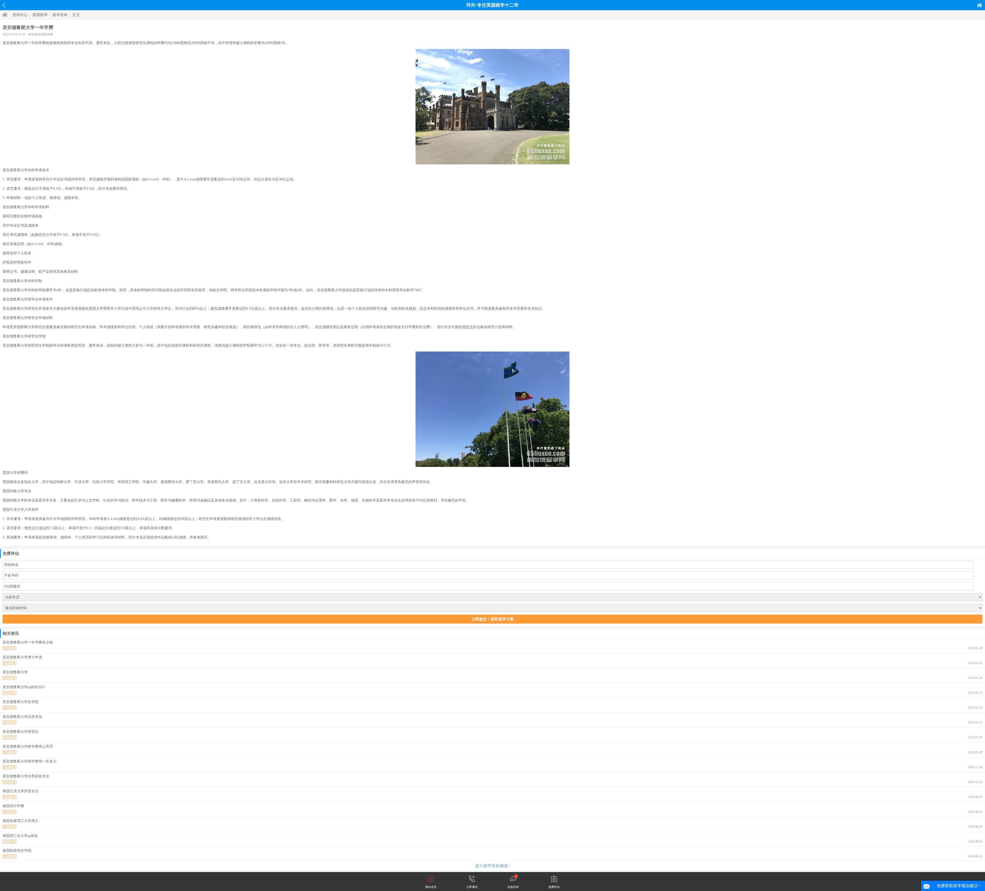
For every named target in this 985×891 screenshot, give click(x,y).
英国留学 (40, 15)
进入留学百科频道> (492, 866)
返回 (4, 5)
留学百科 (60, 15)
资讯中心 (20, 15)
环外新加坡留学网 (40, 34)
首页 (979, 5)
